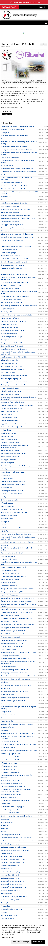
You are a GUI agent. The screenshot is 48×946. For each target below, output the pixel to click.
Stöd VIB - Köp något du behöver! (11, 754)
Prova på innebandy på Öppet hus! (12, 240)
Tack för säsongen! (7, 853)
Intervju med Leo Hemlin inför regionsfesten (15, 296)
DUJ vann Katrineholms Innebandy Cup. (13, 576)
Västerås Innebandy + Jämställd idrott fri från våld (17, 168)
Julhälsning (4, 682)
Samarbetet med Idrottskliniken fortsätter (14, 136)
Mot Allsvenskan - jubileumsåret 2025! (13, 299)
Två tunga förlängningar (8, 253)
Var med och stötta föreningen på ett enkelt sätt (16, 315)
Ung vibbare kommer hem (9, 363)
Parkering (4, 831)
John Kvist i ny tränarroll (8, 797)
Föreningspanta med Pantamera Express (14, 382)
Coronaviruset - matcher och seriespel (13, 786)
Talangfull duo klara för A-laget (11, 391)
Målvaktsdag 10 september (10, 360)
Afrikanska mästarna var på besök (12, 256)
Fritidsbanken (5, 906)
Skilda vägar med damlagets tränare (12, 330)
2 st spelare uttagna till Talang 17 (11, 509)
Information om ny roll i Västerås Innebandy (15, 800)
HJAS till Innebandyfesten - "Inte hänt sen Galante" (17, 405)
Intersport (4, 912)
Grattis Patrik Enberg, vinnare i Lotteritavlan (14, 670)
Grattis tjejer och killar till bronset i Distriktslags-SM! (17, 624)
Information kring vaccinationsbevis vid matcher (16, 618)
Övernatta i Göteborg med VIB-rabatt (12, 265)
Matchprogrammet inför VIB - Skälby (12, 491)
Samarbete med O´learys (9, 200)
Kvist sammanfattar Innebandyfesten (13, 402)
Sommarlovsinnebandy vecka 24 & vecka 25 (15, 659)
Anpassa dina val (8, 937)
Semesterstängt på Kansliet (10, 844)
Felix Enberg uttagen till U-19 (10, 570)
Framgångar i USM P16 (8, 582)
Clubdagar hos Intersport (9, 433)
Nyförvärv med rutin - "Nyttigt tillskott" (13, 366)
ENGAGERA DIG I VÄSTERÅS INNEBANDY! (14, 268)
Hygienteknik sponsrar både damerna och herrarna (17, 542)
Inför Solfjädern (6, 475)
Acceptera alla (38, 942)
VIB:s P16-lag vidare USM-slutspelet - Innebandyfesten (18, 609)
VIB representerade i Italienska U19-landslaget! (16, 209)
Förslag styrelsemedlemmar (10, 655)
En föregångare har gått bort (10, 500)
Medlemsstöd (5, 730)
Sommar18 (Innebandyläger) (10, 866)
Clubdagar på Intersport (8, 175)
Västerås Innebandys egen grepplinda (13, 807)
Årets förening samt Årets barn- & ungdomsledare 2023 (19, 306)
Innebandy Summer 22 (8, 556)
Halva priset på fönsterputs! (10, 158)
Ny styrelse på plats (7, 727)
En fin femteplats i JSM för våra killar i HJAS (15, 282)
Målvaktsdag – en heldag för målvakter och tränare (17, 126)
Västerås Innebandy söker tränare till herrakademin (17, 841)
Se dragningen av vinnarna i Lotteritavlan (14, 673)
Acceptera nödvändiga (21, 942)
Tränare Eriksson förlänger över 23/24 (13, 481)
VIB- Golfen (4, 531)
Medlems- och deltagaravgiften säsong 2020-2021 (17, 724)
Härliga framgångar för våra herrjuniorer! (14, 640)
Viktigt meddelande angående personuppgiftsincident (18, 218)
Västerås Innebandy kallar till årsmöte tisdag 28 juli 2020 (19, 733)
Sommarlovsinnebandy (8, 666)
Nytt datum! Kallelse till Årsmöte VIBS (13, 859)
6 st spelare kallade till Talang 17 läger (13, 592)
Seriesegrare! (5, 819)
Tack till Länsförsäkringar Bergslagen (13, 484)
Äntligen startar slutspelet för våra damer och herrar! (17, 589)
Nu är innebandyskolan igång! (10, 872)
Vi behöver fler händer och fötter (11, 183)
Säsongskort (5, 132)
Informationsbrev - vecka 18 (10, 757)
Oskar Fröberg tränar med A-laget (11, 337)
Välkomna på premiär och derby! (11, 494)
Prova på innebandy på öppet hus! (12, 553)
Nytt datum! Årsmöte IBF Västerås (12, 856)
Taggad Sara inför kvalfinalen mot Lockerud (15, 424)
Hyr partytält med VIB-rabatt (17, 44)
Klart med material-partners (9, 249)
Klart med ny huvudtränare (9, 327)
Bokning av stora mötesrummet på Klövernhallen (16, 816)
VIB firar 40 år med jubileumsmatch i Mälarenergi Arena (18, 172)
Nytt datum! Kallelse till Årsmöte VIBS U (13, 862)
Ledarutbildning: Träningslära (10, 810)
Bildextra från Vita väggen (9, 324)
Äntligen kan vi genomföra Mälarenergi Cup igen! (16, 601)
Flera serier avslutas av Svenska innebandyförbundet (18, 676)
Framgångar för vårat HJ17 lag (10, 573)
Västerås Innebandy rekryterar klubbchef (14, 349)
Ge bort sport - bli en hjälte (9, 621)
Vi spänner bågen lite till (8, 309)
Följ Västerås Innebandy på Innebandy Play (14, 186)
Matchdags (4, 525)
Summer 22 (4, 545)
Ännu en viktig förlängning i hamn (11, 379)
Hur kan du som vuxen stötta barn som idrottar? (16, 838)
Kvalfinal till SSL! (6, 430)
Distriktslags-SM (6, 312)
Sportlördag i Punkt (7, 436)
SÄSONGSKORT (6, 197)
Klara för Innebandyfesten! (9, 439)
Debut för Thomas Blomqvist (10, 442)
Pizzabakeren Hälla (7, 869)
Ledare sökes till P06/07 (8, 649)
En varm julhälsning (7, 165)
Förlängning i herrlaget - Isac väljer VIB (13, 385)
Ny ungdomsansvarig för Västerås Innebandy (15, 215)
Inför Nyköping (6, 497)
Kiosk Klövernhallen (7, 721)
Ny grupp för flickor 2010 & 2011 (11, 909)
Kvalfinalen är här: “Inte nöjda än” (11, 427)
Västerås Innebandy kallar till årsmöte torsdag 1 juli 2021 (19, 652)
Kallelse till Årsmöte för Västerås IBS (12, 881)
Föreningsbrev (5, 903)
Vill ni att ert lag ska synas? (9, 915)
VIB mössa (4, 828)
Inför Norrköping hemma (9, 333)
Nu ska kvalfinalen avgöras (9, 411)
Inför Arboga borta (7, 478)
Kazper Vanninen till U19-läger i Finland (13, 567)
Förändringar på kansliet (9, 704)
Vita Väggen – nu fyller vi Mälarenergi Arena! (15, 628)
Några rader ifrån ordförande (10, 212)
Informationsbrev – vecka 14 (10, 769)
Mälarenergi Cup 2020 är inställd (11, 780)
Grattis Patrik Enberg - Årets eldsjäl (12, 346)
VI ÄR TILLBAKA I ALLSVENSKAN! (11, 206)
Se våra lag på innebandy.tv (9, 515)
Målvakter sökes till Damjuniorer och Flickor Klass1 (17, 234)
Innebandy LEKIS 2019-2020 (10, 813)
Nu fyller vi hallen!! (6, 414)
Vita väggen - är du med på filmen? (12, 225)
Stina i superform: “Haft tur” (10, 417)
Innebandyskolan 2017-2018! (10, 875)
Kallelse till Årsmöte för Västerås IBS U (13, 887)
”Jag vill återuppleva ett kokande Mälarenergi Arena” (17, 237)
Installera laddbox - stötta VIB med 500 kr (14, 357)
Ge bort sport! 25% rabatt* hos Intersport (14, 453)
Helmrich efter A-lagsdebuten (10, 456)
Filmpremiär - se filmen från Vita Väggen (13, 321)
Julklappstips (5, 688)
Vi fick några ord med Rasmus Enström (13, 472)
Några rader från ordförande (10, 221)
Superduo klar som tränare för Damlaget (14, 262)
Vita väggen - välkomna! (8, 459)
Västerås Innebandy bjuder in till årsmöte (14, 147)
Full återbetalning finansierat (10, 741)
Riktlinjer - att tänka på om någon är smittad (15, 697)
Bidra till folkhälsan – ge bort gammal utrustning (16, 685)
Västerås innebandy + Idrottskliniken (12, 528)
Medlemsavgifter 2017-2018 (10, 878)
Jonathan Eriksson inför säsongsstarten (14, 512)
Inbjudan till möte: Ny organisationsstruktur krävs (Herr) (18, 744)
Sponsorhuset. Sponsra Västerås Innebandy (15, 850)
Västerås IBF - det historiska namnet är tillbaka (16, 259)
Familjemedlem (6, 712)
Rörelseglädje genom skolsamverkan (13, 369)
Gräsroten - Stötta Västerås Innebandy (13, 189)
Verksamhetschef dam (8, 715)
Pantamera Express (7, 518)
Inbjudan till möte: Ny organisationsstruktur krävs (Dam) (19, 750)
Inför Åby (4, 469)
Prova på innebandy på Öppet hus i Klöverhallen (16, 534)
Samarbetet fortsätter (8, 139)
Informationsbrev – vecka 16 (10, 763)
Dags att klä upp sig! (7, 506)
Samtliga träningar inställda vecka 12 (12, 783)
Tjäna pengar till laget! (8, 918)
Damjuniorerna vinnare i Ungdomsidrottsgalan (15, 679)
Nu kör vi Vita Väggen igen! (9, 595)
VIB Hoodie (4, 825)
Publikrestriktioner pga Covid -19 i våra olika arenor (17, 612)
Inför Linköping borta (8, 463)
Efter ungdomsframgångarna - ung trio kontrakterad (17, 598)
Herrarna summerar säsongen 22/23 (12, 408)
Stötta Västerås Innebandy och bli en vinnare (15, 691)
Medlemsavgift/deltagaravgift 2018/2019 (14, 847)
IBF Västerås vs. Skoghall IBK (10, 900)
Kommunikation (6, 718)
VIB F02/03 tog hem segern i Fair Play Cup (14, 897)
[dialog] (24, 933)
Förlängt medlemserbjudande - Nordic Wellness (16, 150)
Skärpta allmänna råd (8, 694)
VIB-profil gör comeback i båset (11, 285)
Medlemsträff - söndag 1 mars (11, 794)
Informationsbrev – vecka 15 (10, 766)
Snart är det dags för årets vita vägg (12, 228)
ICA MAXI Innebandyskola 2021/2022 (13, 631)
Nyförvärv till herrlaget (8, 372)
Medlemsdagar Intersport (9, 586)
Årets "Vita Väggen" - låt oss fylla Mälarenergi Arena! (17, 466)
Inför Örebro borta (7, 487)
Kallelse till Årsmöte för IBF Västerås (12, 884)
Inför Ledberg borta (7, 503)
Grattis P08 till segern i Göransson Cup (13, 634)
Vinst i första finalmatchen (9, 421)
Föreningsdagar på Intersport (10, 637)
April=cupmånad (6, 893)
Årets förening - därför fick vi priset (12, 302)
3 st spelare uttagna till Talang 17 (11, 343)
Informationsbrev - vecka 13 (10, 772)
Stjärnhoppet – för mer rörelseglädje (12, 129)
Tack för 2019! (5, 803)
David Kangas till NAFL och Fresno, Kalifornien (16, 246)
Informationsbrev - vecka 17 (10, 760)
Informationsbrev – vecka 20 (10, 747)
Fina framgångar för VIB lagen (10, 834)
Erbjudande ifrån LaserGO (9, 559)
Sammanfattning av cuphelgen (11, 890)
